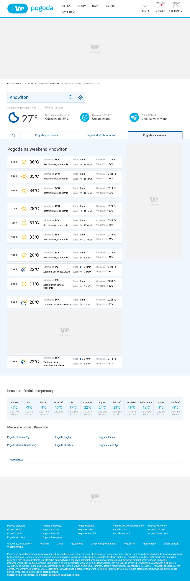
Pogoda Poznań (50, 533)
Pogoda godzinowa (46, 135)
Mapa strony (149, 543)
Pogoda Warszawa (158, 533)
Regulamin (129, 543)
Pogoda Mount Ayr (108, 445)
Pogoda (42, 8)
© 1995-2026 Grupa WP (19, 543)
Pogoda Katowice (157, 525)
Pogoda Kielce (14, 529)
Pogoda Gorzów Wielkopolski (128, 525)
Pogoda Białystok (16, 525)
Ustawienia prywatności (103, 543)
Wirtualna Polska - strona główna (17, 9)
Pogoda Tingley (63, 437)
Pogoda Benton (107, 437)
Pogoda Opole (14, 533)
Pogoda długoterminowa (101, 135)
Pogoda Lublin (85, 529)
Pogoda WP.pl (14, 83)
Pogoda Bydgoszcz (52, 525)
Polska (66, 5)
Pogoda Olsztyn (156, 529)
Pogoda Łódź (120, 529)
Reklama (44, 543)
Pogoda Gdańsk (86, 525)
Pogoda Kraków (50, 529)
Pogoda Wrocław (16, 537)
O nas (60, 543)
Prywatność (77, 543)
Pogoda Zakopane (52, 537)
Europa (81, 5)
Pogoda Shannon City (18, 437)
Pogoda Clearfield (64, 445)
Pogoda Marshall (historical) (21, 445)
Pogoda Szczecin (122, 533)
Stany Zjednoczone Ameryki (43, 83)
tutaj (77, 575)
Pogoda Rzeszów (87, 533)
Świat (96, 5)
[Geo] (80, 97)
